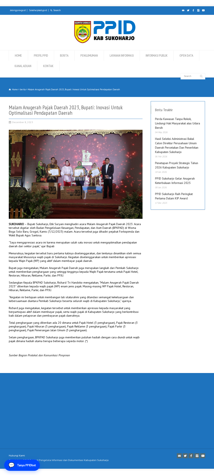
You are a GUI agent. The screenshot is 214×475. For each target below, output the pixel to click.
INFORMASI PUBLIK (157, 55)
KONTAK (48, 66)
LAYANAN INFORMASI (122, 55)
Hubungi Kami (17, 455)
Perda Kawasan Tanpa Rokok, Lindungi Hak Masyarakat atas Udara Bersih (177, 123)
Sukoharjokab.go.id (38, 10)
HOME (18, 55)
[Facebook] (193, 10)
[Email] (183, 10)
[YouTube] (203, 10)
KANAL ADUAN (23, 66)
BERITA (64, 55)
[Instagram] (198, 10)
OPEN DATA (186, 55)
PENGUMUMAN (89, 55)
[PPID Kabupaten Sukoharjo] (105, 42)
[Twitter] (188, 10)
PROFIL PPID (41, 55)
